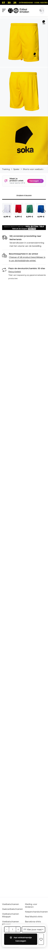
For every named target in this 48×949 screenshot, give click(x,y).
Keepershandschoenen (36, 911)
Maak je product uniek (16, 179)
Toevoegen (34, 181)
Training (6, 169)
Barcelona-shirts (33, 921)
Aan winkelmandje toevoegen (22, 939)
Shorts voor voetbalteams (35, 169)
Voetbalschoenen (10, 904)
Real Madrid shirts (34, 916)
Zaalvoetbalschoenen (12, 909)
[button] (24, 257)
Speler (16, 169)
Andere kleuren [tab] (24, 195)
